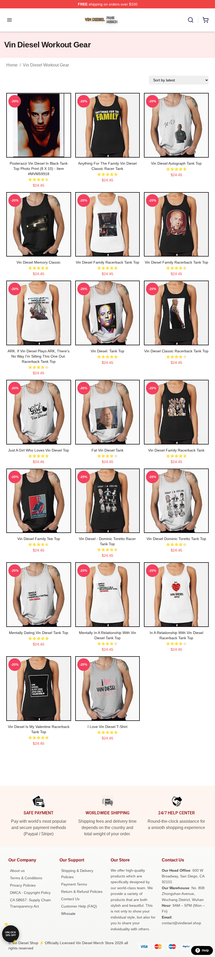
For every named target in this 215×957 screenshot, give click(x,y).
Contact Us (70, 899)
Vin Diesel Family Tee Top (38, 539)
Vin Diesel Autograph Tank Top (176, 163)
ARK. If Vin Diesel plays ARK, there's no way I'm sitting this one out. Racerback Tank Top (38, 356)
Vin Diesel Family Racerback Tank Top (107, 262)
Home (12, 65)
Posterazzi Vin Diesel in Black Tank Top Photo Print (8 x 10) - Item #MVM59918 (39, 168)
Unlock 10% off (10, 934)
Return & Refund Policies (82, 891)
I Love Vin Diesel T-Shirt (107, 727)
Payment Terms (74, 884)
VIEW (38, 152)
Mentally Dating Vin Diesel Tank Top (38, 633)
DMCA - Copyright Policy (30, 893)
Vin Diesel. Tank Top (107, 351)
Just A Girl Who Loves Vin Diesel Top (38, 450)
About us (17, 871)
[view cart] (205, 20)
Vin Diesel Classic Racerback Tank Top (176, 351)
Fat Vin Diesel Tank (107, 450)
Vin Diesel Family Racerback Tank (176, 450)
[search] (190, 20)
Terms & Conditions (26, 878)
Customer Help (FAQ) (79, 906)
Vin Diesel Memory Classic (39, 262)
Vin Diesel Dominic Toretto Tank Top (176, 539)
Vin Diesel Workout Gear (46, 65)
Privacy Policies (23, 885)
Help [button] (205, 950)
